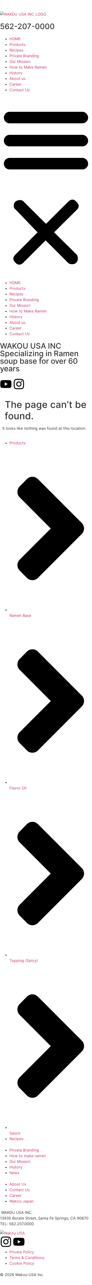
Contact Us (19, 89)
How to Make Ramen (28, 67)
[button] (46, 186)
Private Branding (24, 55)
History (15, 72)
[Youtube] (6, 384)
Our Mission (19, 61)
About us (17, 78)
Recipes (16, 50)
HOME (15, 38)
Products (17, 44)
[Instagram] (19, 384)
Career (15, 84)
